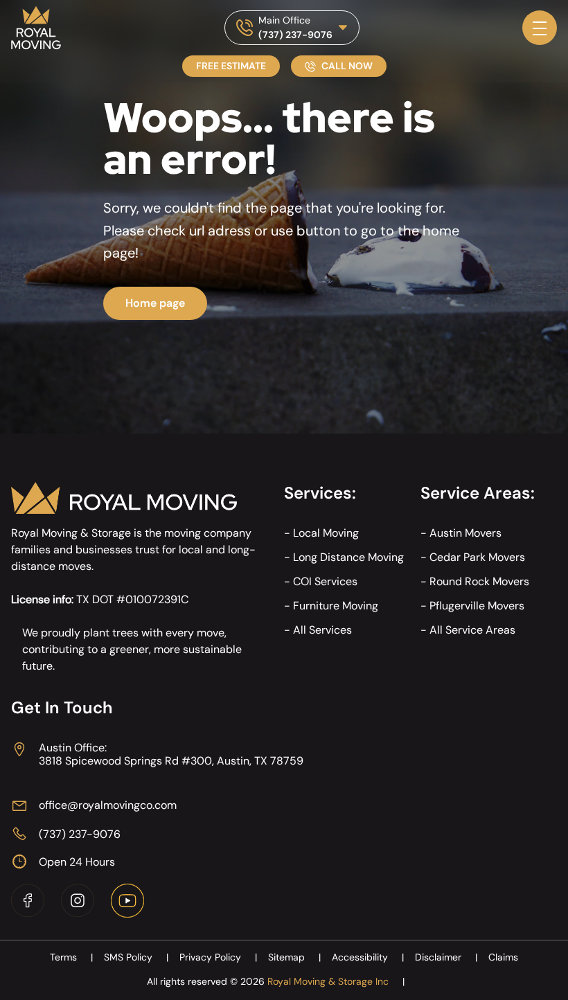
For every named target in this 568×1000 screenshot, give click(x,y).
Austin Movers (465, 533)
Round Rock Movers (479, 581)
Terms (71, 957)
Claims (503, 957)
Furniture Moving (335, 605)
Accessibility (368, 957)
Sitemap (294, 957)
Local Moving (326, 533)
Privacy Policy (218, 957)
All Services (322, 630)
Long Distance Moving (348, 557)
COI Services (325, 581)
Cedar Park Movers (477, 557)
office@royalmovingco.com (108, 805)
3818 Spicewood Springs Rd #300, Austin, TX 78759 (171, 760)
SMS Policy (136, 957)
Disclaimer (446, 957)
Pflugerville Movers (476, 605)
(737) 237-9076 (295, 34)
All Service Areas (472, 630)
